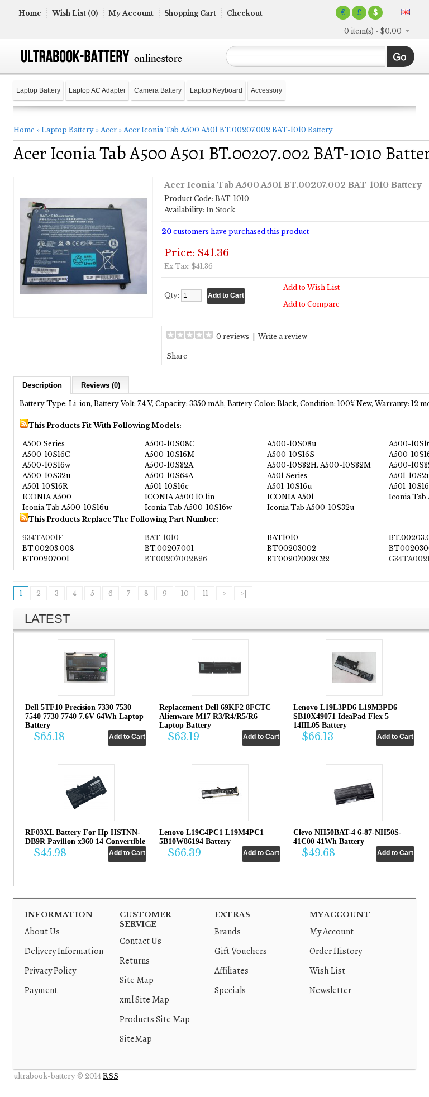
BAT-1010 (162, 537)
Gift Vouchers (240, 951)
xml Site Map (144, 1000)
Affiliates (231, 971)
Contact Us (140, 941)
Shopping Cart (190, 13)
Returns (135, 961)
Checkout (245, 13)
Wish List (327, 971)
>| (243, 593)
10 (185, 593)
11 (205, 593)
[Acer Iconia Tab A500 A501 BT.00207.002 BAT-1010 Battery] (83, 307)
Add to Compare (311, 304)
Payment (41, 990)
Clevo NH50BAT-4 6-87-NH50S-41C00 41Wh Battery (347, 837)
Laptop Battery (38, 90)
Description (42, 385)
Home (29, 13)
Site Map (137, 980)
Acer (109, 130)
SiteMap (136, 1039)
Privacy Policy (50, 971)
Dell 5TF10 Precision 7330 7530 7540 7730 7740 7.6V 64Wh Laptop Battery (84, 716)
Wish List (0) (75, 13)
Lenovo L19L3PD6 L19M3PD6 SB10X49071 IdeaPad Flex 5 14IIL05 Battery (345, 716)
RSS (110, 1076)
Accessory (266, 90)
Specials (230, 990)
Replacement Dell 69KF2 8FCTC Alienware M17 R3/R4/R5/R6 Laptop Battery (215, 716)
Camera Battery (158, 90)
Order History (335, 951)
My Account (131, 13)
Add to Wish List (311, 287)
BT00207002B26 (176, 559)
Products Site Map (155, 1019)
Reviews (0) (100, 385)
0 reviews (232, 336)
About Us (42, 932)
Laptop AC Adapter (97, 90)
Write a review (282, 336)
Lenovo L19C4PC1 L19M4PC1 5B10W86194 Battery (211, 837)
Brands (227, 932)
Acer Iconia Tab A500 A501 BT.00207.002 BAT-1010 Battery (228, 130)
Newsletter (330, 990)
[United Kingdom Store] (405, 12)
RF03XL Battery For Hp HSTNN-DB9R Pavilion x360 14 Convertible (85, 837)
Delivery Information (64, 951)
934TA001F (42, 537)
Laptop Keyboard (216, 90)
